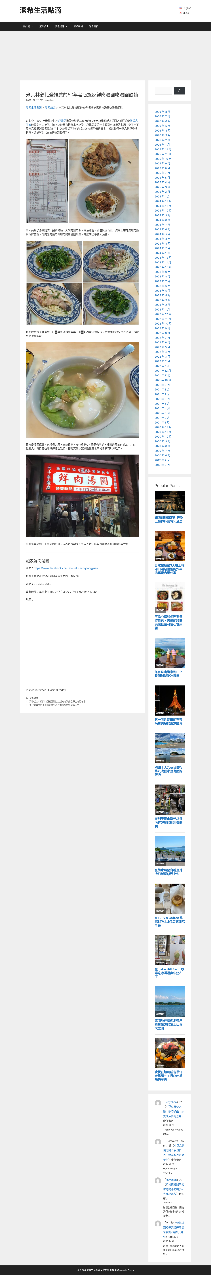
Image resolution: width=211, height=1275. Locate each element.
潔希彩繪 (78, 26)
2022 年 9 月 (162, 328)
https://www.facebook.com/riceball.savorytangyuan (66, 568)
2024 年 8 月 (162, 220)
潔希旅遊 (59, 26)
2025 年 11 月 (163, 154)
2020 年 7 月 (162, 450)
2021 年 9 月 (162, 384)
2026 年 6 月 (162, 121)
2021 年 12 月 (163, 370)
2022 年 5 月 (162, 347)
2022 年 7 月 (162, 337)
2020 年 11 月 (163, 432)
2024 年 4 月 (162, 238)
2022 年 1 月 (162, 366)
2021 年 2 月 (162, 417)
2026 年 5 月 (162, 125)
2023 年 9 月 (162, 271)
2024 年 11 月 (163, 206)
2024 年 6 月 (162, 229)
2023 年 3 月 (162, 300)
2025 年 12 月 (163, 149)
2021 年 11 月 (163, 375)
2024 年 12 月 (163, 201)
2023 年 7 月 (162, 281)
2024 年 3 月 (162, 243)
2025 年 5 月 (162, 177)
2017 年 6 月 (162, 464)
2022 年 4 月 (162, 351)
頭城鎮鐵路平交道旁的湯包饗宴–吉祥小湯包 (173, 1189)
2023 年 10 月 (163, 267)
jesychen (171, 1102)
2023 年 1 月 (162, 309)
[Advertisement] (105, 54)
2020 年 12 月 (163, 427)
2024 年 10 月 (163, 210)
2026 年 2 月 (162, 140)
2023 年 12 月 (163, 257)
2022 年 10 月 (163, 323)
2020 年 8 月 (162, 446)
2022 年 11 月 (163, 319)
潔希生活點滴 (40, 10)
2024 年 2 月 (162, 248)
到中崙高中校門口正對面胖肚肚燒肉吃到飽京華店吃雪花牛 (57, 701)
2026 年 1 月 (162, 144)
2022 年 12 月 (163, 314)
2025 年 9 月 (162, 163)
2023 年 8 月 (162, 276)
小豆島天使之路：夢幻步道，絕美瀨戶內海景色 (173, 1111)
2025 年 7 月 (162, 172)
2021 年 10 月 (163, 380)
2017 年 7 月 (162, 460)
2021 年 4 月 (162, 408)
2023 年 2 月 (162, 304)
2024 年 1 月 (162, 253)
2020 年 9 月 (162, 441)
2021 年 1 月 (162, 422)
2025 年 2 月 (162, 191)
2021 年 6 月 (162, 399)
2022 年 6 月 (162, 342)
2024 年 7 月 (162, 224)
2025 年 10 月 (163, 158)
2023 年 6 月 (162, 285)
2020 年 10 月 (163, 436)
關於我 (26, 26)
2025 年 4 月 (162, 182)
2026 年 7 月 (162, 116)
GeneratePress (125, 1270)
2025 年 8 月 (162, 168)
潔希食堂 (44, 26)
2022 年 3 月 (162, 356)
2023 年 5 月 (162, 290)
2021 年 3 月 (162, 413)
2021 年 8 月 (162, 389)
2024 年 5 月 (162, 234)
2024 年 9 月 (162, 215)
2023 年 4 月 (162, 295)
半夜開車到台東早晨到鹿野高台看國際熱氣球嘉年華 (54, 705)
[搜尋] (179, 90)
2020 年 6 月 (162, 455)
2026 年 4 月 (162, 130)
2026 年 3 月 (162, 135)
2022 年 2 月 (162, 361)
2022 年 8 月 (162, 333)
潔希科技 (93, 26)
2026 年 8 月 (162, 111)
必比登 (62, 120)
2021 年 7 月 (162, 394)
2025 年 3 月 (162, 187)
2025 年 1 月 (162, 196)
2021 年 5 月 (162, 403)
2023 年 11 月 (163, 262)
